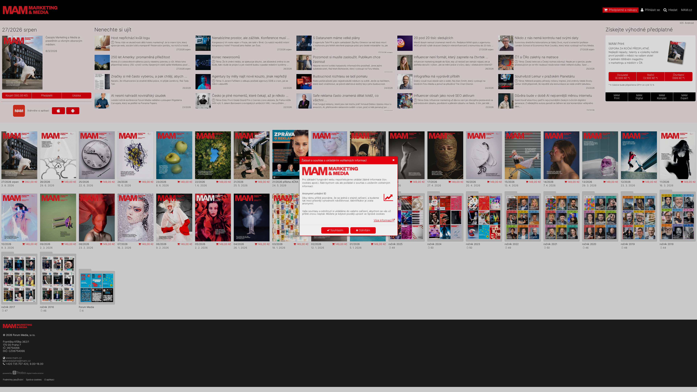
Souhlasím (336, 230)
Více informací (383, 220)
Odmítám (364, 230)
